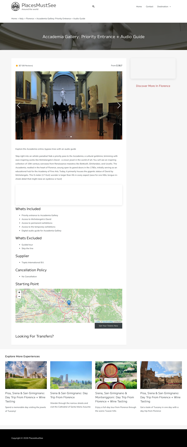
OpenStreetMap (107, 322)
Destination (162, 6)
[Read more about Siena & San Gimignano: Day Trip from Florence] (71, 375)
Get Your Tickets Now (108, 325)
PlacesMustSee (39, 4)
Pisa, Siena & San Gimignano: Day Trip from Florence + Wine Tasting (160, 397)
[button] (93, 6)
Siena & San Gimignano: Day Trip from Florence (69, 395)
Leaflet (98, 322)
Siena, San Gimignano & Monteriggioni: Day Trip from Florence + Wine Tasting (114, 397)
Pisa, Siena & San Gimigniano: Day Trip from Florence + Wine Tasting (25, 397)
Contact (149, 6)
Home (139, 6)
